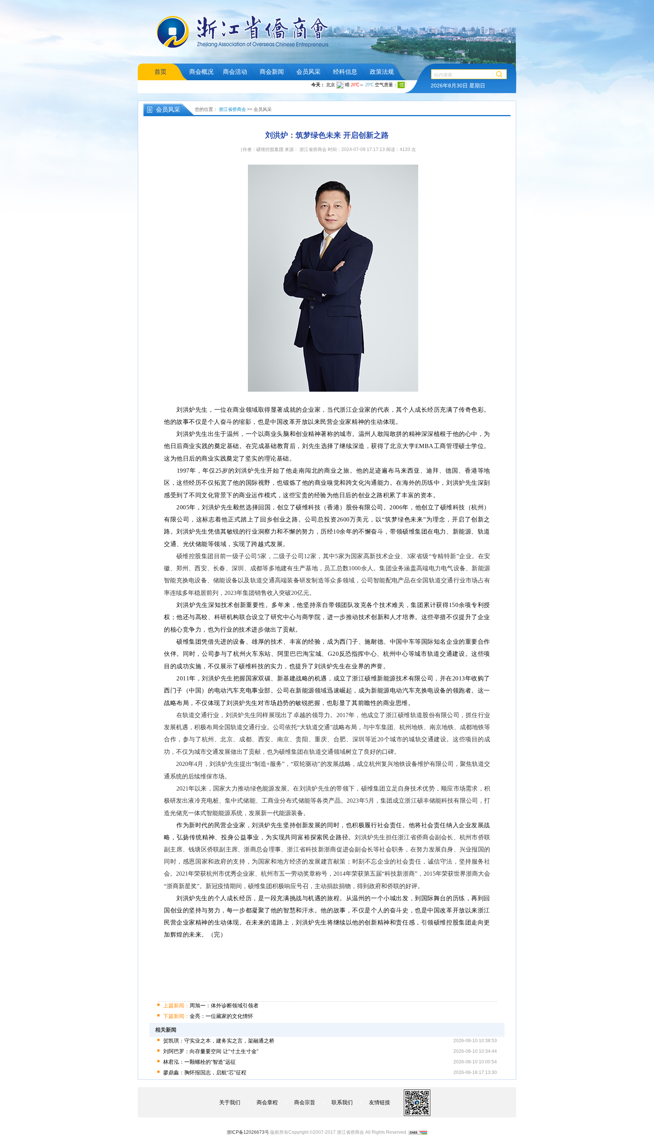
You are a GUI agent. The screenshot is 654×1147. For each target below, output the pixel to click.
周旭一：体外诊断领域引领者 (210, 1005)
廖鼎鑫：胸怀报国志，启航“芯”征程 (204, 1072)
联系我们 (342, 1102)
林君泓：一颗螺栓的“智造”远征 (199, 1062)
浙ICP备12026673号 (248, 1132)
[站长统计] (417, 1132)
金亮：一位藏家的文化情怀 (208, 1016)
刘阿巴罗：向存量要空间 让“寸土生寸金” (210, 1051)
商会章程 (267, 1102)
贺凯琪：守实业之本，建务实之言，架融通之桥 (218, 1041)
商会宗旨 (304, 1102)
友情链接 (379, 1102)
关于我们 (229, 1102)
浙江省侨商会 (232, 109)
